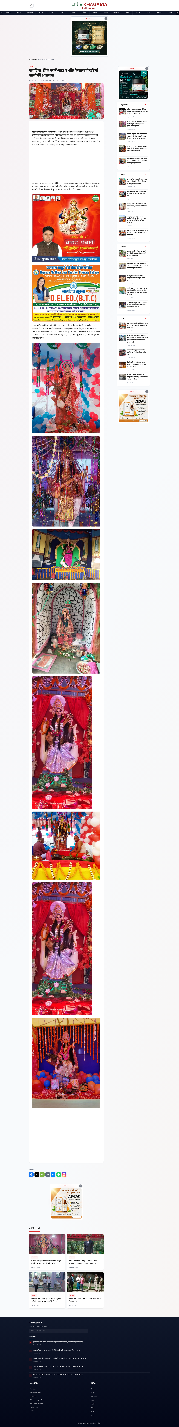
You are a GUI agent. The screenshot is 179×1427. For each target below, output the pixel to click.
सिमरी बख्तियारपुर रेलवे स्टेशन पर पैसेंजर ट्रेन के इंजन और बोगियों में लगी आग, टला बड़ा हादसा (137, 365)
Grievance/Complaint (36, 1404)
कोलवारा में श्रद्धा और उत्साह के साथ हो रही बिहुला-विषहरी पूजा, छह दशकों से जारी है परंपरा (137, 124)
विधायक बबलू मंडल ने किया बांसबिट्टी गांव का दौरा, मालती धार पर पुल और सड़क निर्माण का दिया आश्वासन (137, 219)
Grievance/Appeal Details (37, 1400)
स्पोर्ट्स (138, 12)
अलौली (127, 12)
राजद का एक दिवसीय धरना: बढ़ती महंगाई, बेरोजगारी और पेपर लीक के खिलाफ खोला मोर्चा (136, 253)
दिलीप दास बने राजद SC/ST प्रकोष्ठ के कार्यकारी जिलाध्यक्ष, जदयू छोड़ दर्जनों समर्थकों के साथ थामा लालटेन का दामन (137, 291)
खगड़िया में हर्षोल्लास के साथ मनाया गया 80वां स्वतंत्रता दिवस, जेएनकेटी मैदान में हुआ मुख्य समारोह (137, 161)
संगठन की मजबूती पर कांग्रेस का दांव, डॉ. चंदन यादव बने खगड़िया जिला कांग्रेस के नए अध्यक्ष (137, 305)
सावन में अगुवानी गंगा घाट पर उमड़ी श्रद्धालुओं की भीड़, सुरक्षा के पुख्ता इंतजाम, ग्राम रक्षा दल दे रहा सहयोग (137, 136)
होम (30, 60)
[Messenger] (53, 1174)
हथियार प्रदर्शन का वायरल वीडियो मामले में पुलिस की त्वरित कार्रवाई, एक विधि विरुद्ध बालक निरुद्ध (137, 111)
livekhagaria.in (35, 1323)
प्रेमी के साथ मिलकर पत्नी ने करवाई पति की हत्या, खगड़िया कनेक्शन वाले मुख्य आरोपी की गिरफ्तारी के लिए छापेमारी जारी (137, 339)
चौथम (84, 12)
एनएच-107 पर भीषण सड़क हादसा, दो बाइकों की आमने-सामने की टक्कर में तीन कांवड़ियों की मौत (137, 148)
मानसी (73, 12)
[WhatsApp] (58, 1174)
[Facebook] (31, 1174)
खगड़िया (8, 12)
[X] (36, 1174)
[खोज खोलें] (31, 5)
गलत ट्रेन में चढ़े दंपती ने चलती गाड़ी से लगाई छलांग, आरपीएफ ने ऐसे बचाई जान (137, 206)
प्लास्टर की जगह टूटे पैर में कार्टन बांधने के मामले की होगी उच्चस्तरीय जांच (136, 352)
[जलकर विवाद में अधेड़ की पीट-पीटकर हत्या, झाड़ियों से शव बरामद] (85, 1290)
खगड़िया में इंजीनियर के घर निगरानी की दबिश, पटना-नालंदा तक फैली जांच (136, 194)
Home (32, 1411)
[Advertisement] (66, 166)
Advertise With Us (35, 1393)
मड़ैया (170, 12)
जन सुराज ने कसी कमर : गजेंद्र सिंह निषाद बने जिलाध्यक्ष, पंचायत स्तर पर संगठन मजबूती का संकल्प (137, 266)
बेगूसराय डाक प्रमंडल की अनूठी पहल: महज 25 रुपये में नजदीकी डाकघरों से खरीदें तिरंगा (137, 233)
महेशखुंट (159, 12)
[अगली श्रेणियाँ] (177, 13)
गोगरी (62, 12)
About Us (33, 1389)
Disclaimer (33, 1396)
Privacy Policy (34, 1407)
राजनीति (52, 12)
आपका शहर (30, 12)
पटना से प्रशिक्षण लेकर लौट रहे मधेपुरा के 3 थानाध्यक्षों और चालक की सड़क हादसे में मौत (137, 377)
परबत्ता (41, 12)
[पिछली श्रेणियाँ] (1, 13)
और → (146, 105)
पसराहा (106, 12)
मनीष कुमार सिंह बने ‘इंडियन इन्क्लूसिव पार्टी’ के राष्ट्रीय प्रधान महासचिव (136, 278)
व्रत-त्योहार (116, 12)
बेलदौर (95, 12)
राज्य (149, 12)
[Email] (47, 1174)
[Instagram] (64, 1174)
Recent (19, 12)
